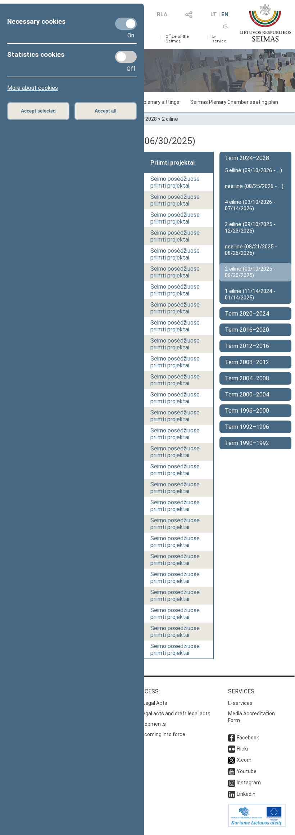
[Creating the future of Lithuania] (257, 825)
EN (224, 14)
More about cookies (32, 87)
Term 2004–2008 (247, 378)
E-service (219, 38)
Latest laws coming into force (150, 734)
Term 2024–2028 (247, 158)
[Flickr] (231, 749)
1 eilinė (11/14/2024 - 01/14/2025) (250, 294)
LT (213, 14)
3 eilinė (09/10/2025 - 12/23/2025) (250, 227)
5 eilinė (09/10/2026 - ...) (253, 170)
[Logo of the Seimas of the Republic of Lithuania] (265, 23)
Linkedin (246, 794)
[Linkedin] (231, 794)
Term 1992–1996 (247, 426)
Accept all (106, 111)
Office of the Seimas (177, 38)
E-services (240, 703)
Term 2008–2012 (247, 362)
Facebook (248, 737)
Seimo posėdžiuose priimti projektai (175, 182)
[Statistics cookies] (126, 57)
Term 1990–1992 (247, 443)
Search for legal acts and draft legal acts (163, 713)
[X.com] (231, 760)
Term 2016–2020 (247, 329)
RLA (162, 14)
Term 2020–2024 (247, 313)
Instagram (249, 782)
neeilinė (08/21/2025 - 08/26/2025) (251, 249)
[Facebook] (231, 737)
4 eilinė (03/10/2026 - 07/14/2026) (250, 205)
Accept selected (38, 111)
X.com (244, 760)
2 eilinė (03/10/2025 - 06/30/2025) (250, 272)
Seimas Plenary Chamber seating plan (234, 102)
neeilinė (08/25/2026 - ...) (254, 186)
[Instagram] (231, 782)
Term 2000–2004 (247, 394)
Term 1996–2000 (247, 410)
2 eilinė (170, 119)
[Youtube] (231, 771)
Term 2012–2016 (247, 346)
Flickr (243, 749)
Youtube (247, 771)
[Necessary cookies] (126, 24)
